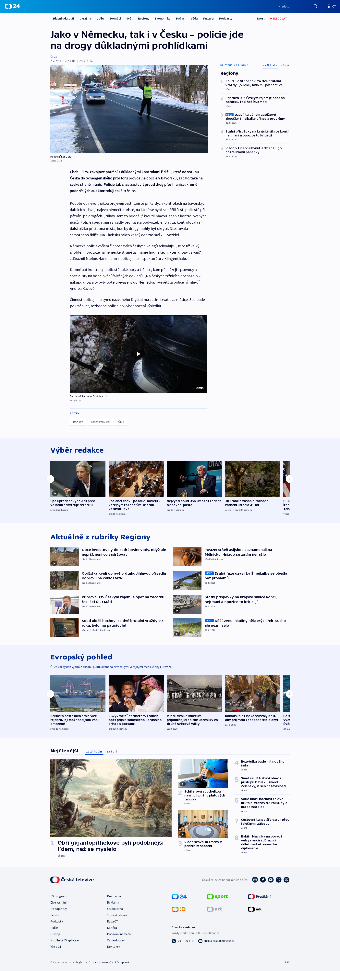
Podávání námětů (119, 934)
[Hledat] (315, 6)
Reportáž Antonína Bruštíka (86, 396)
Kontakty (113, 947)
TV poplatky (58, 909)
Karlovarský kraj (100, 422)
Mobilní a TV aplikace (64, 940)
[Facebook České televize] (263, 880)
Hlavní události (63, 18)
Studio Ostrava (117, 915)
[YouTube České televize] (271, 880)
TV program (58, 896)
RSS (287, 962)
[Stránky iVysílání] (259, 896)
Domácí (115, 18)
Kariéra (112, 928)
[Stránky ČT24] (179, 896)
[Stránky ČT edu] (255, 909)
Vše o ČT (56, 947)
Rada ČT (112, 921)
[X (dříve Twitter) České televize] (278, 880)
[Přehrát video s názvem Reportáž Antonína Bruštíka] (138, 354)
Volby (100, 18)
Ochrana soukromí (100, 962)
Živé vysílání (58, 902)
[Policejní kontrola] (129, 109)
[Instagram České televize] (255, 880)
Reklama (113, 902)
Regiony (143, 18)
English (80, 962)
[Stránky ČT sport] (217, 896)
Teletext (56, 915)
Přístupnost (122, 962)
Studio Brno (115, 909)
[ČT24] (12, 6)
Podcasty (225, 18)
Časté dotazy (116, 940)
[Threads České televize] (286, 880)
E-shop (55, 934)
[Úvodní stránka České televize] (72, 880)
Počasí (180, 18)
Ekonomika (163, 18)
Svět (129, 18)
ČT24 (53, 57)
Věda (194, 18)
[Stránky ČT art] (214, 909)
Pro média (114, 896)
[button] (138, 354)
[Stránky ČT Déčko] (179, 909)
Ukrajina (85, 18)
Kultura (208, 18)
